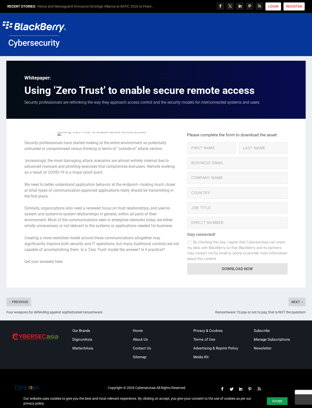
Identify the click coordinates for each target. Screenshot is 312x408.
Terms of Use (204, 339)
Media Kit (201, 357)
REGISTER (294, 6)
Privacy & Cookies (208, 330)
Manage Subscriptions (272, 339)
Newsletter (263, 348)
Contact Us (142, 348)
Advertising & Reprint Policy (215, 348)
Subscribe (262, 330)
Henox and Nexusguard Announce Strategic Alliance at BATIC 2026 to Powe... (95, 6)
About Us (140, 339)
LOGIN (273, 6)
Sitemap (139, 357)
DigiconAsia (82, 339)
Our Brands (81, 330)
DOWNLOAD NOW (237, 269)
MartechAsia (82, 348)
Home (138, 330)
